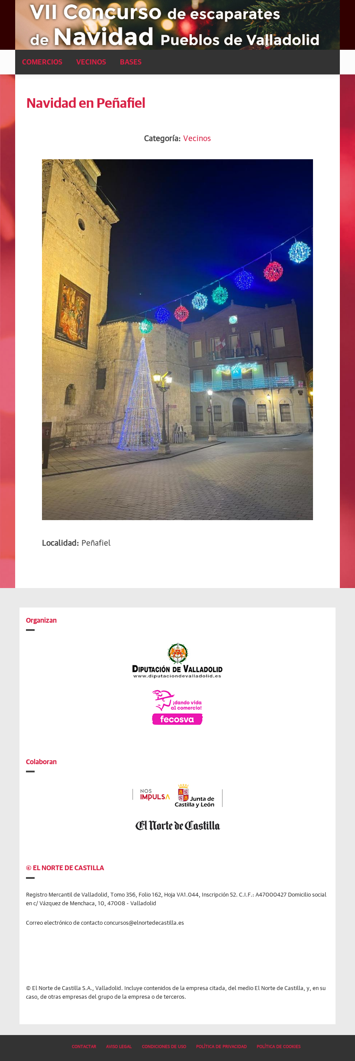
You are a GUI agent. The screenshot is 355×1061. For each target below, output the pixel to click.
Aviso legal (119, 1045)
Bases (131, 62)
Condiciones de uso (164, 1045)
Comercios (42, 62)
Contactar (84, 1045)
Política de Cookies (278, 1045)
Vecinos (91, 62)
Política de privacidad (221, 1045)
